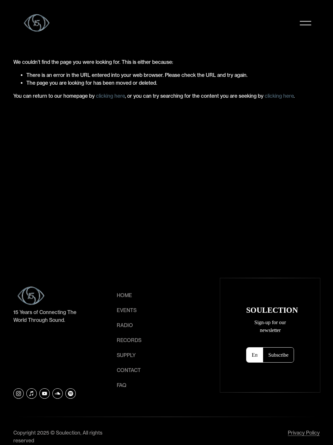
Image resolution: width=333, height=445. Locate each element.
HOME (124, 295)
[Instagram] (18, 393)
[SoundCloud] (57, 393)
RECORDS (129, 340)
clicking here (110, 96)
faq (122, 385)
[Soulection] (70, 393)
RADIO (125, 325)
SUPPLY (126, 355)
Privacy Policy (304, 433)
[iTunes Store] (31, 393)
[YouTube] (44, 393)
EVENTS (127, 310)
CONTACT (129, 370)
